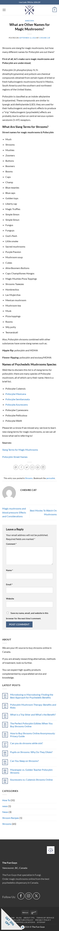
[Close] (22, 927)
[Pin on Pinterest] (37, 467)
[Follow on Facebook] (21, 896)
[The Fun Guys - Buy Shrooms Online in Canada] (29, 10)
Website (10, 598)
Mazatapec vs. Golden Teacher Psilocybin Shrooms (31, 771)
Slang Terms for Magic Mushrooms (20, 449)
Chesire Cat (44, 38)
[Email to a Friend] (32, 467)
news (5, 806)
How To (6, 800)
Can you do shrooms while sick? (26, 743)
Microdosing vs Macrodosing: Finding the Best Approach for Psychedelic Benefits (31, 696)
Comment (11, 544)
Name (9, 570)
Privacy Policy (43, 920)
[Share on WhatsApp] (15, 467)
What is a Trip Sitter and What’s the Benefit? (33, 714)
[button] (4, 10)
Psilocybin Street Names (15, 456)
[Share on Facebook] (21, 467)
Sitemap (41, 922)
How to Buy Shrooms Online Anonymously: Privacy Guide (32, 735)
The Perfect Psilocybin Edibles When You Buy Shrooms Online (31, 725)
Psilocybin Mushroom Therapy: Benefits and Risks (33, 706)
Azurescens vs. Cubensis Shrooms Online (31, 779)
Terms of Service (45, 918)
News (5, 811)
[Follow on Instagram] (28, 896)
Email (9, 584)
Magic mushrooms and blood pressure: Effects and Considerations (14, 512)
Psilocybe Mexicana (15, 393)
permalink (50, 478)
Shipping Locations (25, 922)
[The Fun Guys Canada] (51, 850)
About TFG (29, 918)
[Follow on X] (36, 896)
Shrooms (29, 21)
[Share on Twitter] (26, 467)
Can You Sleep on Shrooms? (24, 760)
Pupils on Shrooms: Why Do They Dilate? (31, 752)
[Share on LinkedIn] (43, 467)
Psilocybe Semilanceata (17, 399)
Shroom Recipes (10, 817)
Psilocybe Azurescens (16, 404)
